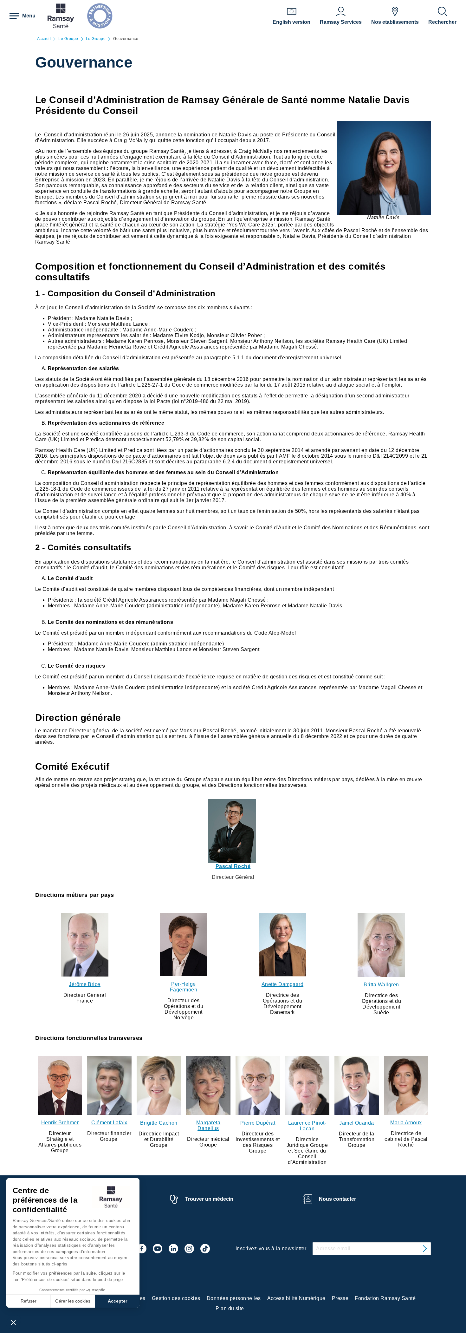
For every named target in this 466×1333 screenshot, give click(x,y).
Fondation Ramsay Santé (385, 1298)
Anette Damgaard (282, 984)
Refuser (28, 1301)
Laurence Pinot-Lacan (307, 1125)
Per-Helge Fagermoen (183, 986)
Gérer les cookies (72, 1301)
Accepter (117, 1301)
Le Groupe (68, 39)
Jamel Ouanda (356, 1123)
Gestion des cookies (176, 1298)
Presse (340, 1298)
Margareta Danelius (208, 1125)
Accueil (44, 39)
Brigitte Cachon (158, 1123)
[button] (13, 1322)
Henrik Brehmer (60, 1122)
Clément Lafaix (109, 1122)
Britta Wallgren (381, 984)
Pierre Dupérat (257, 1123)
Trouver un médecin (209, 1199)
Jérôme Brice (84, 984)
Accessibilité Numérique (296, 1298)
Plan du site (230, 1308)
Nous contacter (337, 1199)
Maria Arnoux (406, 1122)
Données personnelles (234, 1298)
